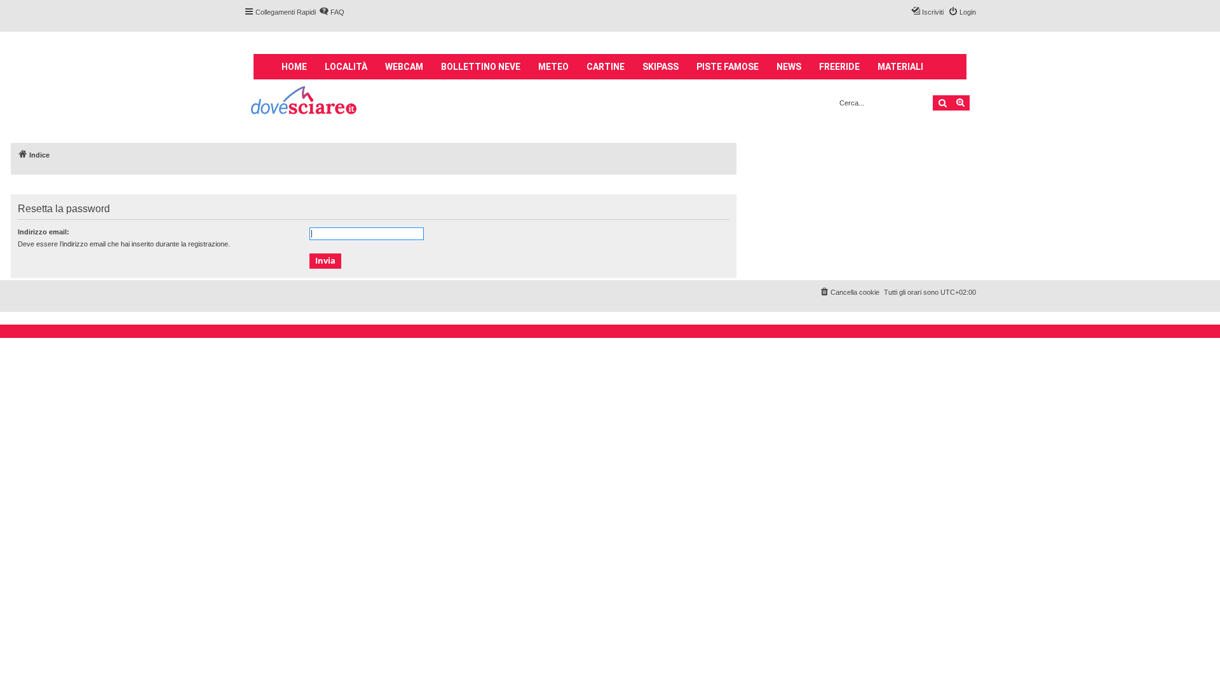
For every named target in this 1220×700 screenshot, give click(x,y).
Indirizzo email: (43, 232)
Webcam (404, 67)
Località (346, 67)
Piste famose (727, 67)
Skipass (660, 67)
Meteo (553, 67)
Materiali (900, 67)
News (788, 67)
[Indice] (304, 102)
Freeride (839, 67)
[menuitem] (331, 12)
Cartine (605, 67)
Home (294, 67)
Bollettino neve (480, 67)
